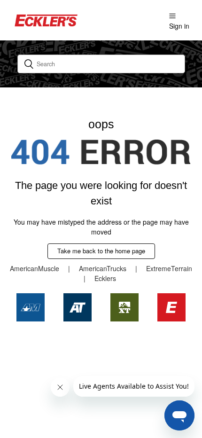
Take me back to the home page (101, 250)
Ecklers (105, 278)
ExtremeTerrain (169, 268)
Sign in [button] (179, 26)
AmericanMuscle (34, 268)
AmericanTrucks (102, 268)
